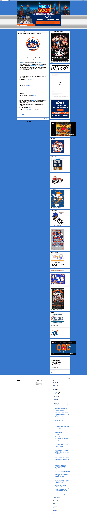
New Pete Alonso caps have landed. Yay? (62, 488)
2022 (55, 388)
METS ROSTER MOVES (59, 420)
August (56, 396)
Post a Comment (22, 114)
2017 (55, 503)
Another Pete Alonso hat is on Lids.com (62, 480)
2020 (55, 499)
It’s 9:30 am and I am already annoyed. (61, 494)
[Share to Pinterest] (38, 109)
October (56, 393)
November (57, 392)
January (56, 497)
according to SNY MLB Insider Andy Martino (37, 65)
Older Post (46, 118)
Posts (37, 382)
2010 (55, 507)
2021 (55, 389)
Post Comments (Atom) (35, 121)
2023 (55, 386)
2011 (55, 506)
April (56, 402)
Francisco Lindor (38, 62)
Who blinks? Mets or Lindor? (60, 416)
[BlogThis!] (35, 109)
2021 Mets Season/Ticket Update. (60, 486)
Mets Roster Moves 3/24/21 (59, 432)
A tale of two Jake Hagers (59, 476)
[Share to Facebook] (37, 109)
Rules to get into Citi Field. (59, 407)
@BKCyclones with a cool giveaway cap (62, 459)
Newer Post (20, 118)
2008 (55, 510)
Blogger (52, 513)
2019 (55, 500)
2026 (55, 382)
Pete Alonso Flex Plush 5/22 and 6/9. (61, 408)
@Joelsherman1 (34, 100)
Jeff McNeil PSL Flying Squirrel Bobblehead (62, 471)
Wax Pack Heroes (54, 96)
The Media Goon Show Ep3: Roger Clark (62, 444)
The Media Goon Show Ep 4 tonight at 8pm (62, 426)
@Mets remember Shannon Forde (61, 472)
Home (33, 118)
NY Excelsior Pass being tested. (60, 485)
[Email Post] (33, 109)
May (56, 400)
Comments (38, 384)
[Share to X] (36, 109)
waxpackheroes (60, 96)
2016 (55, 504)
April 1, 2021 (32, 79)
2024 (55, 385)
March (56, 403)
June (56, 399)
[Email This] (34, 109)
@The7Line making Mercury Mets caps (61, 438)
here (22, 73)
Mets (22, 62)
